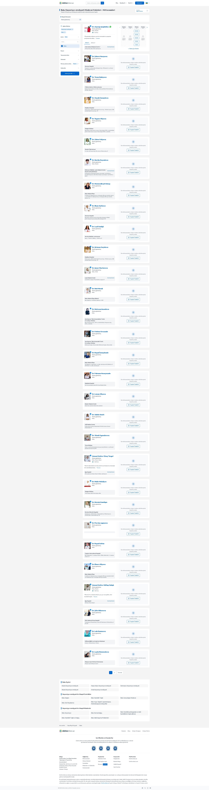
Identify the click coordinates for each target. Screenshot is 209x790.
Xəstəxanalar (86, 768)
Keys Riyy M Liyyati (72, 725)
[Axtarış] (102, 3)
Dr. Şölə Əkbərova (99, 610)
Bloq (117, 3)
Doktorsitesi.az (133, 758)
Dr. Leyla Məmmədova (100, 652)
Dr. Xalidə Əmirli (98, 415)
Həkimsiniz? (139, 3)
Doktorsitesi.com (133, 761)
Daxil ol (130, 3)
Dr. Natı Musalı (97, 289)
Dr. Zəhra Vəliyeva (99, 139)
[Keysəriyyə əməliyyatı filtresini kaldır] (72, 29)
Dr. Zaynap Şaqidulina (100, 27)
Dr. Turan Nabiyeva (99, 77)
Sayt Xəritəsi (117, 767)
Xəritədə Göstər (110, 46)
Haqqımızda (117, 758)
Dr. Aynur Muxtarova (100, 268)
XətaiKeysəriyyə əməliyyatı (99, 690)
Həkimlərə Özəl (102, 758)
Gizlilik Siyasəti (117, 764)
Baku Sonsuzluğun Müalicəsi (128, 698)
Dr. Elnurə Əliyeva (98, 564)
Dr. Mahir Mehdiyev (99, 482)
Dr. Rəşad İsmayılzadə (100, 353)
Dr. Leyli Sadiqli (98, 227)
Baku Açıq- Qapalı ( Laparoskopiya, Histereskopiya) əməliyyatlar (101, 703)
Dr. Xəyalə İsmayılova (100, 98)
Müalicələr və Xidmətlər (89, 765)
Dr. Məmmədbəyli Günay (101, 184)
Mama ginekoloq (96, 29)
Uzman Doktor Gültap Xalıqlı (103, 585)
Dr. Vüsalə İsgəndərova (100, 435)
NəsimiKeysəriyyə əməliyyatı (70, 686)
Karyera (102, 764)
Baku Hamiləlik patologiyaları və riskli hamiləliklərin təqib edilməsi (131, 713)
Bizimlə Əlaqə (117, 761)
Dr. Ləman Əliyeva (99, 394)
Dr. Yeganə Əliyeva (99, 119)
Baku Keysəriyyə (66, 713)
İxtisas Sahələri (86, 761)
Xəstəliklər (85, 763)
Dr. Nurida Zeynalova (100, 160)
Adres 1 (87, 42)
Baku (81, 725)
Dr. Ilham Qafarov (99, 206)
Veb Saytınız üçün (102, 761)
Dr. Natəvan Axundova (100, 309)
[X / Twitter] (145, 788)
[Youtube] (150, 788)
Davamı (98, 38)
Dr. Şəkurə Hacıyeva (99, 56)
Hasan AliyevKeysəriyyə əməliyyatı (101, 686)
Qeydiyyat (122, 3)
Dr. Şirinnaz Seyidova (100, 247)
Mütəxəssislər (86, 758)
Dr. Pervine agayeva (100, 523)
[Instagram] (147, 788)
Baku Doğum (65, 698)
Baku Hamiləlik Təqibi (97, 698)
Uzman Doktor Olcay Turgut (102, 456)
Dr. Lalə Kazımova (99, 631)
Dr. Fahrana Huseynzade (101, 373)
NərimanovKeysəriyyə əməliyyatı (130, 686)
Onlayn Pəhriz (146, 731)
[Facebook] (142, 788)
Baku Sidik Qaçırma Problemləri (100, 718)
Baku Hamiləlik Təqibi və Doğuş (70, 718)
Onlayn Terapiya (136, 731)
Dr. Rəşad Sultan (98, 544)
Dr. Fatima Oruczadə (100, 332)
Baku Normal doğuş (96, 713)
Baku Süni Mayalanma (68, 703)
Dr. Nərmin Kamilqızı (99, 502)
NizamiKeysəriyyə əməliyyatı (70, 690)
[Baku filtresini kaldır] (64, 32)
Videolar (123, 731)
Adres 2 (93, 42)
